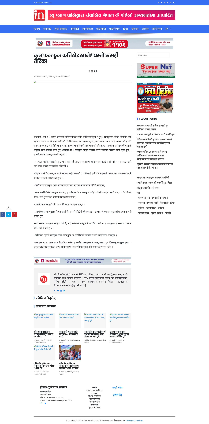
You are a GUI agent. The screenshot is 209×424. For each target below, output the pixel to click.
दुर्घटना (141, 207)
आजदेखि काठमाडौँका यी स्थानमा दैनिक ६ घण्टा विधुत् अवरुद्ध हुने (95, 334)
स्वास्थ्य (141, 202)
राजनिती (75, 29)
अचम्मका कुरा (144, 197)
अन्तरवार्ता (101, 29)
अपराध (150, 202)
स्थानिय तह (87, 29)
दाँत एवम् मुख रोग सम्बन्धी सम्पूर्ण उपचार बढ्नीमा (43, 334)
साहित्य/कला (143, 213)
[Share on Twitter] (8, 214)
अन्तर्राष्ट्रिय (114, 29)
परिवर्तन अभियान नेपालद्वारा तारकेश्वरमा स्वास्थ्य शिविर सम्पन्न (69, 366)
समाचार (47, 29)
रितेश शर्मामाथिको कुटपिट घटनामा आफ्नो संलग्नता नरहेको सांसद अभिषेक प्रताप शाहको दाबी (154, 143)
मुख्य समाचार (61, 29)
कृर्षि (156, 202)
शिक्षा (125, 29)
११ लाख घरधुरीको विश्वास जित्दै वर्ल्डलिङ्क (156, 134)
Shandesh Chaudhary (134, 420)
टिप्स (172, 202)
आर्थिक (145, 29)
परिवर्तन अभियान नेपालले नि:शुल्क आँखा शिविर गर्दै (44, 366)
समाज (165, 197)
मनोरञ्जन (157, 29)
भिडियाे (168, 213)
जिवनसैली (164, 202)
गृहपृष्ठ (37, 29)
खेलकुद (135, 29)
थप (166, 29)
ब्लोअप (161, 207)
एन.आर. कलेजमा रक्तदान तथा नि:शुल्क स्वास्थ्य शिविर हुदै (119, 334)
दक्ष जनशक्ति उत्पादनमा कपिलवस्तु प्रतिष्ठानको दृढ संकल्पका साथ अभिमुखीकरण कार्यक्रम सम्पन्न (152, 155)
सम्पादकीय (156, 197)
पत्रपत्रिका (151, 207)
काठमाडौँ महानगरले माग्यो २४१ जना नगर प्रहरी (68, 334)
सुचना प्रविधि (157, 213)
